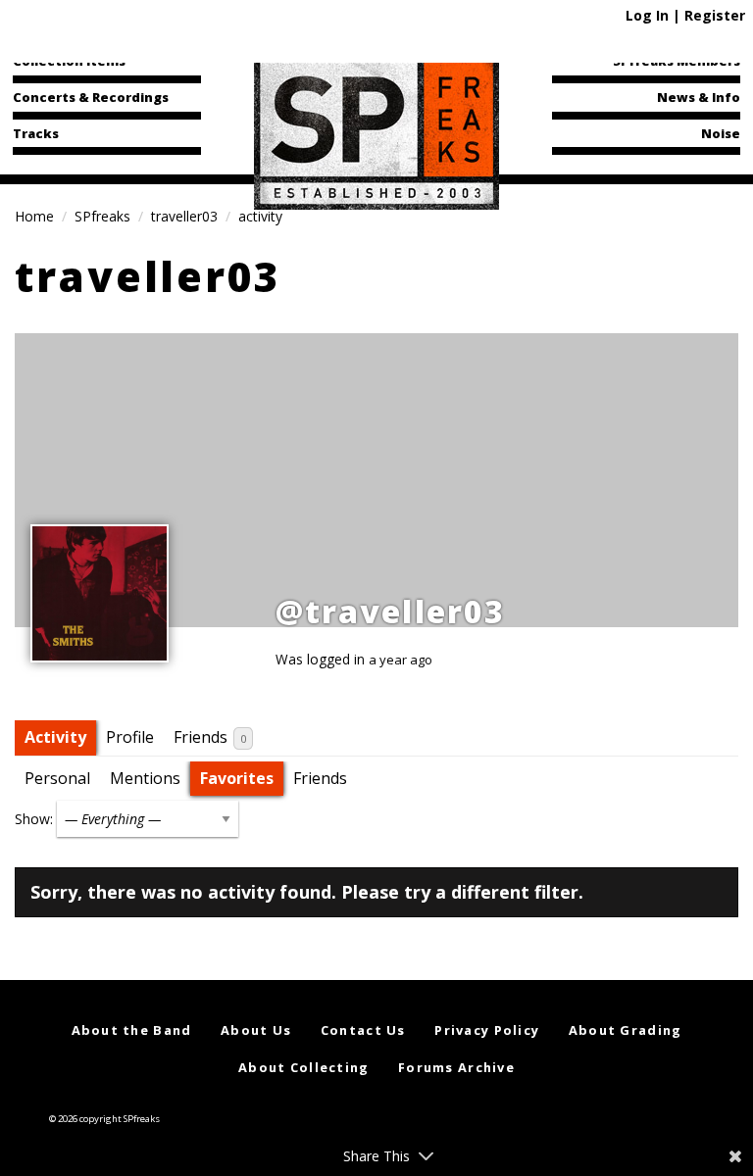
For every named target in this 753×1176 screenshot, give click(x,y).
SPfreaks (102, 216)
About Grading (625, 1030)
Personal (57, 778)
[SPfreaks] (376, 131)
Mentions (145, 778)
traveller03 (184, 216)
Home (34, 216)
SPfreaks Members (676, 61)
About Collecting (303, 1067)
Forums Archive (456, 1067)
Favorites (237, 778)
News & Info (698, 97)
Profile (130, 737)
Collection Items (69, 61)
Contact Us (363, 1030)
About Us (256, 1030)
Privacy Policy (486, 1030)
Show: (34, 818)
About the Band (132, 1030)
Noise (720, 133)
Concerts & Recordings (91, 97)
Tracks (36, 133)
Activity (55, 737)
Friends (210, 737)
